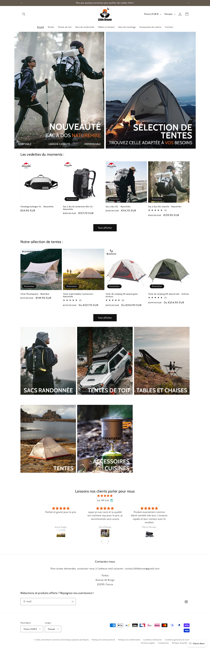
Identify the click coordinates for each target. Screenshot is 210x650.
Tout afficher (105, 227)
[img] (105, 496)
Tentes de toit (85, 399)
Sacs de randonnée (32, 399)
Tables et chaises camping (150, 399)
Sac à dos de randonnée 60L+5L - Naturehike (78, 207)
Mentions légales (148, 643)
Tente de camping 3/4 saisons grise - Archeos (122, 295)
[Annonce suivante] (188, 3)
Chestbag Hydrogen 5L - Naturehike (37, 206)
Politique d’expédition (181, 643)
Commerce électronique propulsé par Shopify (70, 640)
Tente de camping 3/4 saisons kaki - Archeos (168, 294)
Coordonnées (163, 643)
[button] (23, 14)
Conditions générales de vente (177, 640)
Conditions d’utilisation (152, 640)
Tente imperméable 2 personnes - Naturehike (78, 295)
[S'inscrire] (72, 601)
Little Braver (46, 640)
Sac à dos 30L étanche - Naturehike (164, 206)
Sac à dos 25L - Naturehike (118, 206)
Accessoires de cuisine (90, 477)
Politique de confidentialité (129, 640)
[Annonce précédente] (21, 3)
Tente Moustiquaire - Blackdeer (35, 294)
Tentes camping (30, 477)
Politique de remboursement (103, 640)
